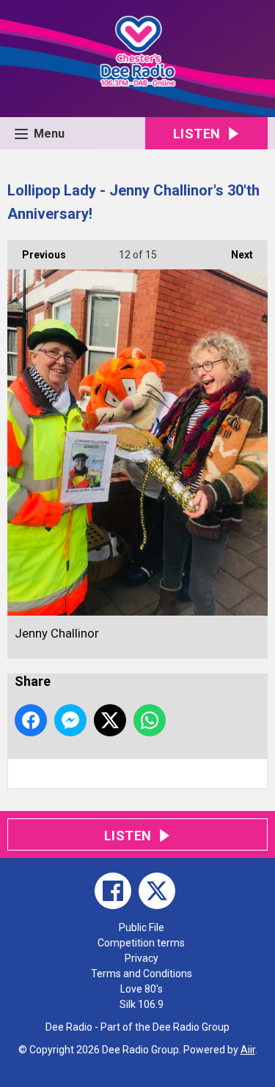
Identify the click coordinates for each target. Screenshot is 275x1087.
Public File (141, 927)
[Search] (255, 773)
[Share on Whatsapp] (149, 720)
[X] (157, 891)
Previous (36, 255)
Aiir (248, 1050)
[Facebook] (113, 891)
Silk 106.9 (142, 1004)
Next (234, 255)
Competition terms (141, 943)
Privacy (141, 958)
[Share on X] (110, 720)
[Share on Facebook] (31, 720)
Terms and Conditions (141, 973)
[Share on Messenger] (70, 720)
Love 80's (141, 989)
